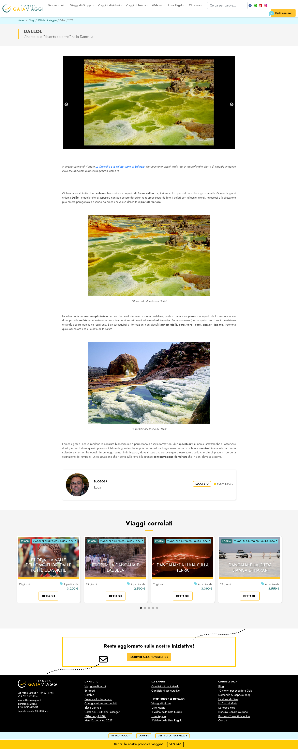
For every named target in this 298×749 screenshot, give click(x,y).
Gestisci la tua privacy (172, 735)
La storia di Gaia (228, 699)
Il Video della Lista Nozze (166, 712)
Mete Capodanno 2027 (98, 720)
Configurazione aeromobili (101, 703)
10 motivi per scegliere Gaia (235, 691)
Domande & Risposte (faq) (234, 695)
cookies (144, 735)
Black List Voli (93, 708)
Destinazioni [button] (56, 5)
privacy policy (120, 735)
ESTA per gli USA (95, 716)
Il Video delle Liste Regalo (166, 720)
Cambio (89, 695)
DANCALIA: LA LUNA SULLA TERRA (183, 567)
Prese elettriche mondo (98, 699)
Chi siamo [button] (195, 5)
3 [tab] (149, 608)
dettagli (48, 596)
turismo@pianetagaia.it (29, 700)
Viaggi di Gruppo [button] (81, 5)
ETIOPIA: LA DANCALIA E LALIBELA (115, 567)
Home (21, 20)
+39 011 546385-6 (28, 696)
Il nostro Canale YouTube (233, 712)
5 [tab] (157, 608)
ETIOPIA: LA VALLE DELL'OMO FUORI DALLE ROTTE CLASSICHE (48, 565)
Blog (31, 20)
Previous (66, 104)
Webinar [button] (157, 5)
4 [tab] (153, 608)
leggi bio (202, 484)
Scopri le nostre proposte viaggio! (148, 744)
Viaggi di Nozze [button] (136, 5)
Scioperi (90, 691)
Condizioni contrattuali (165, 686)
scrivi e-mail (225, 483)
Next (232, 104)
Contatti (222, 720)
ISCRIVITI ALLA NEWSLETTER (149, 657)
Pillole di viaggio (47, 20)
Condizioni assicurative (165, 691)
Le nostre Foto (226, 708)
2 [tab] (145, 608)
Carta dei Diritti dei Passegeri (102, 712)
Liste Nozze (158, 708)
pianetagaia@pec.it (27, 703)
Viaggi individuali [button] (109, 5)
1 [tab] (141, 608)
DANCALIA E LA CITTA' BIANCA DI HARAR (250, 567)
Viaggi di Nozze (161, 703)
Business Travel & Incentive (234, 716)
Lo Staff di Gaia (227, 703)
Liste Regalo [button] (175, 5)
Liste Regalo (158, 716)
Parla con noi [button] (283, 13)
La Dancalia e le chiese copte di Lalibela (120, 167)
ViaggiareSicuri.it (95, 686)
